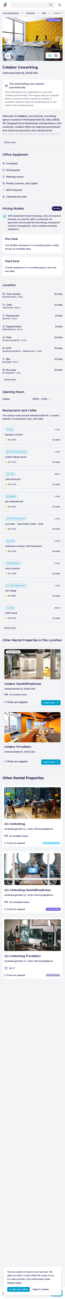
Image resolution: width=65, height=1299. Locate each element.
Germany (30, 13)
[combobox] (32, 5)
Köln (44, 13)
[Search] (50, 5)
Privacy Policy (14, 1282)
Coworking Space (10, 13)
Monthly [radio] (56, 208)
